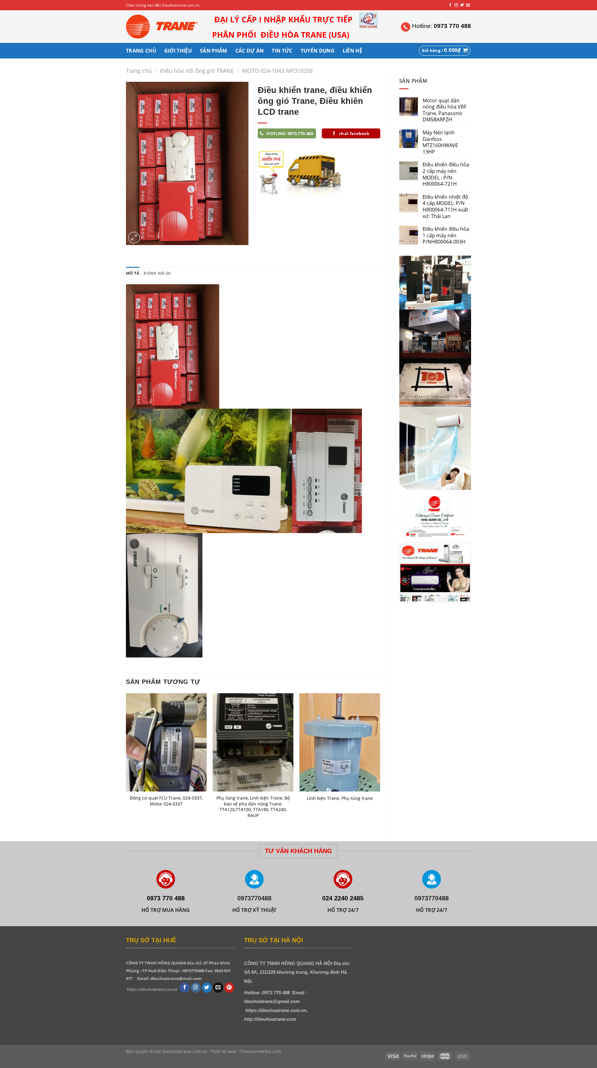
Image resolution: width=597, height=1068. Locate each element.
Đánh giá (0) (157, 273)
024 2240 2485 (342, 898)
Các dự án (249, 50)
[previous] (126, 762)
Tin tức (282, 50)
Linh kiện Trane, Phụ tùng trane (340, 798)
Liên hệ (352, 50)
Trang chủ (139, 70)
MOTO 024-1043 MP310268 (277, 70)
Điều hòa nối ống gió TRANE (197, 70)
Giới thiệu (178, 50)
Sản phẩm (213, 50)
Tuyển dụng (318, 50)
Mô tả (132, 273)
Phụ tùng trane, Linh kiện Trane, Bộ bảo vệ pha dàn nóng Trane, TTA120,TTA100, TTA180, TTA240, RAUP (253, 806)
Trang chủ (141, 50)
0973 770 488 (166, 898)
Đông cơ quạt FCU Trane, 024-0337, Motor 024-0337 (166, 801)
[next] (380, 762)
